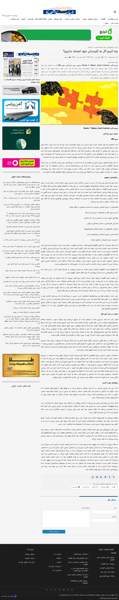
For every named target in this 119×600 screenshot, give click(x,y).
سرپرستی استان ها (55, 566)
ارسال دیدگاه (54, 531)
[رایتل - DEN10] (21, 163)
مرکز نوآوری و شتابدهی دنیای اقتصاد (78, 563)
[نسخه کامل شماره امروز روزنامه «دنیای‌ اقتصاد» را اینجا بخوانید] (21, 64)
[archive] (47, 589)
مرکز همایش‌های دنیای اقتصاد (78, 558)
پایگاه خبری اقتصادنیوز (106, 576)
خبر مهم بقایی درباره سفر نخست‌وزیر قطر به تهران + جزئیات (22, 258)
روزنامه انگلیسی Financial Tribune (79, 582)
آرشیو (23, 19)
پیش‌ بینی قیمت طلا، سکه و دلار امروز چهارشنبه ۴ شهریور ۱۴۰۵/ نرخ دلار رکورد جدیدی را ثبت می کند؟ (22, 214)
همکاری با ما (57, 570)
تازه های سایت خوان (21, 386)
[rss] (59, 589)
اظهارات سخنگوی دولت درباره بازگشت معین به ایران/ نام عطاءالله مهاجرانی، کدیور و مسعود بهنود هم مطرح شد (21, 252)
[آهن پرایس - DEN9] (21, 110)
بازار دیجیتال (58, 19)
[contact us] (51, 589)
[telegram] (97, 477)
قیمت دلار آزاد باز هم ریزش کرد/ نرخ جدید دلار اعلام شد (21, 281)
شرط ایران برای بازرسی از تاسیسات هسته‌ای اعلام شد (23, 227)
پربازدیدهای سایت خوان (21, 176)
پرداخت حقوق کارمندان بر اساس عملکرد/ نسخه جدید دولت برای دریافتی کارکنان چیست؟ (22, 287)
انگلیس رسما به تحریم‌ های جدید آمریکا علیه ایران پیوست (23, 265)
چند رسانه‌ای (15, 19)
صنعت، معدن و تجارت (72, 19)
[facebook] (109, 477)
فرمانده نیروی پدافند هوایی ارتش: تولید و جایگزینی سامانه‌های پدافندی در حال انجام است (23, 302)
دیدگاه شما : (85, 508)
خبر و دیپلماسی (112, 19)
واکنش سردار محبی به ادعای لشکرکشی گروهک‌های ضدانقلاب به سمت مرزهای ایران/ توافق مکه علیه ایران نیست (22, 233)
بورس (84, 19)
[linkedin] (101, 477)
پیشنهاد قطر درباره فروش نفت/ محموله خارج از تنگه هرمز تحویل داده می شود (23, 344)
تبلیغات (58, 558)
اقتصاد (102, 19)
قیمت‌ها (30, 19)
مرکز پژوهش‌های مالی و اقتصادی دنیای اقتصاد (79, 569)
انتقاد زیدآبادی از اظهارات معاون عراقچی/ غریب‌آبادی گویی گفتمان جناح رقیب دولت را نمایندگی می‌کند (23, 221)
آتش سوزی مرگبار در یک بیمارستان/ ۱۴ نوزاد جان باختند (21, 246)
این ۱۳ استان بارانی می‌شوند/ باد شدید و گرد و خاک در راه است (21, 241)
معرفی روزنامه (29, 554)
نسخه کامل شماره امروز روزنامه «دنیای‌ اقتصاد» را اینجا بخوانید (22, 81)
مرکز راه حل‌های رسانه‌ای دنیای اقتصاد (78, 576)
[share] (55, 589)
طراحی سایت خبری (8, 596)
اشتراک (59, 562)
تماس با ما (57, 554)
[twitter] (105, 477)
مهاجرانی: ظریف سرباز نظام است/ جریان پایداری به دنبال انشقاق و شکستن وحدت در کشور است (21, 192)
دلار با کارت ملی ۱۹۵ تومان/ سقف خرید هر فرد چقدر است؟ (22, 272)
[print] (92, 477)
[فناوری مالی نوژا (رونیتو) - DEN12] (21, 365)
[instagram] (72, 589)
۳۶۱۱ (109, 57)
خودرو (50, 19)
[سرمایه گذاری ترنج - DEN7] (59, 34)
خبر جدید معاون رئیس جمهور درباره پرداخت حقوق (23, 277)
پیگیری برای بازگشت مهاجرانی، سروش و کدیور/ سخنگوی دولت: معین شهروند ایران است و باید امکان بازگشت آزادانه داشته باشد (21, 336)
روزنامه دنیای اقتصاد (107, 564)
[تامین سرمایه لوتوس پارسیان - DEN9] (21, 138)
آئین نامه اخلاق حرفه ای (26, 562)
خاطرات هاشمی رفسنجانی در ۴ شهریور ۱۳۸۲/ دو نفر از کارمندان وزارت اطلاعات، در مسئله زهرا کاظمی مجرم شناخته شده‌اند (21, 206)
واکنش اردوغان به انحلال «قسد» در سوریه (26, 312)
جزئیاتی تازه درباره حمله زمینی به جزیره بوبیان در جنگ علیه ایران (22, 199)
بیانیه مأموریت (29, 558)
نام (115, 508)
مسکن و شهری (93, 19)
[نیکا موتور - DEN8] (21, 90)
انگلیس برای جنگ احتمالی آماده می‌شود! (26, 308)
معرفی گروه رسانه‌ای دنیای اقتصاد (105, 558)
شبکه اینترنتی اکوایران (107, 568)
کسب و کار (114, 23)
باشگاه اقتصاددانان (41, 19)
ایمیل (114, 516)
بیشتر (106, 23)
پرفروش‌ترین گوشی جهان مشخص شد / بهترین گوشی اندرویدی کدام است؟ (22, 329)
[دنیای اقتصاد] (59, 12)
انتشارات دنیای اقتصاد (81, 554)
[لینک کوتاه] (113, 477)
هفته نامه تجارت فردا (107, 572)
